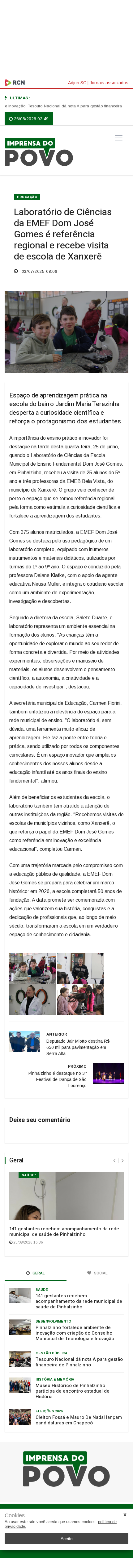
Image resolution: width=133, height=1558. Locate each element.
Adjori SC (77, 82)
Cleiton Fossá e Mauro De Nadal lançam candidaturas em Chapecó (79, 1420)
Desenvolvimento (53, 1321)
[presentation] (114, 1161)
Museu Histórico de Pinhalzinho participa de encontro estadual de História (72, 1391)
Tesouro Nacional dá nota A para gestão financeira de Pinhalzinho (79, 1362)
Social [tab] (100, 1273)
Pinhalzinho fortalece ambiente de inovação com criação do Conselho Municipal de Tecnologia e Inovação (75, 1333)
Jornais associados (109, 82)
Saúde (42, 1289)
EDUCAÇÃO (27, 197)
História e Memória (55, 1379)
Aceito (67, 1538)
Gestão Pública (51, 1353)
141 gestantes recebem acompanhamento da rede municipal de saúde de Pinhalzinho (64, 1231)
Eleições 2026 (49, 1411)
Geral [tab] (38, 1273)
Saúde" (29, 1175)
